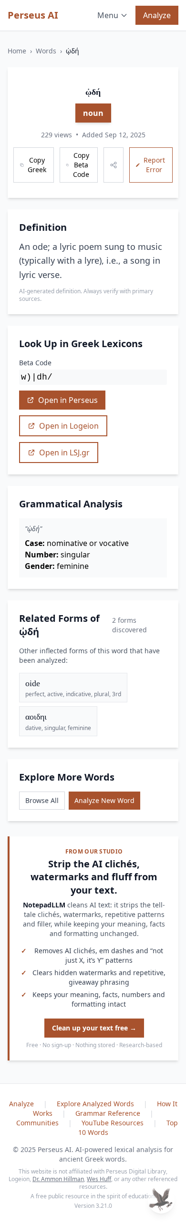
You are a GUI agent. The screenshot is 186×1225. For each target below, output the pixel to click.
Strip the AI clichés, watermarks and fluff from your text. (94, 876)
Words (46, 50)
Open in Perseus (68, 400)
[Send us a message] (161, 1200)
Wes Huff (99, 1179)
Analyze (157, 15)
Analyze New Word (104, 800)
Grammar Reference (108, 1113)
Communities (38, 1122)
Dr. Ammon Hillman (58, 1179)
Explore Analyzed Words (96, 1103)
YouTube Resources (113, 1122)
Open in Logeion (69, 426)
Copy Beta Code (81, 165)
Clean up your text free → (94, 1027)
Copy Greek (37, 164)
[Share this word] (113, 165)
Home (17, 50)
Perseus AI (33, 15)
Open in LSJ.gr (64, 452)
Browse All (42, 800)
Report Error (154, 164)
